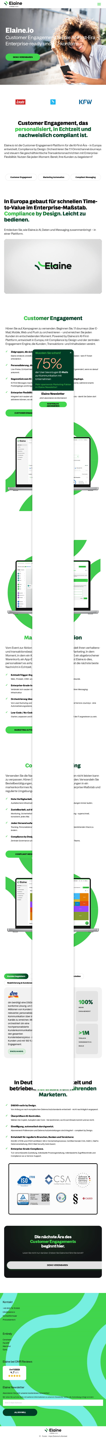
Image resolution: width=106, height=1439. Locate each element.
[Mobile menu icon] (99, 4)
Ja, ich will (20, 1412)
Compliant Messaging (85, 177)
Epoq (5, 1349)
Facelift (6, 1343)
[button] (3, 102)
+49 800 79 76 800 (11, 1308)
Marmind (6, 1346)
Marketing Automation (53, 177)
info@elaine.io (9, 1312)
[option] (20, 102)
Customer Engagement (21, 177)
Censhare (7, 1339)
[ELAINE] (14, 1379)
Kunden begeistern (16, 976)
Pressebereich (9, 1320)
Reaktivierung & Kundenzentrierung (24, 983)
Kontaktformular (10, 1316)
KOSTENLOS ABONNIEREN (53, 405)
